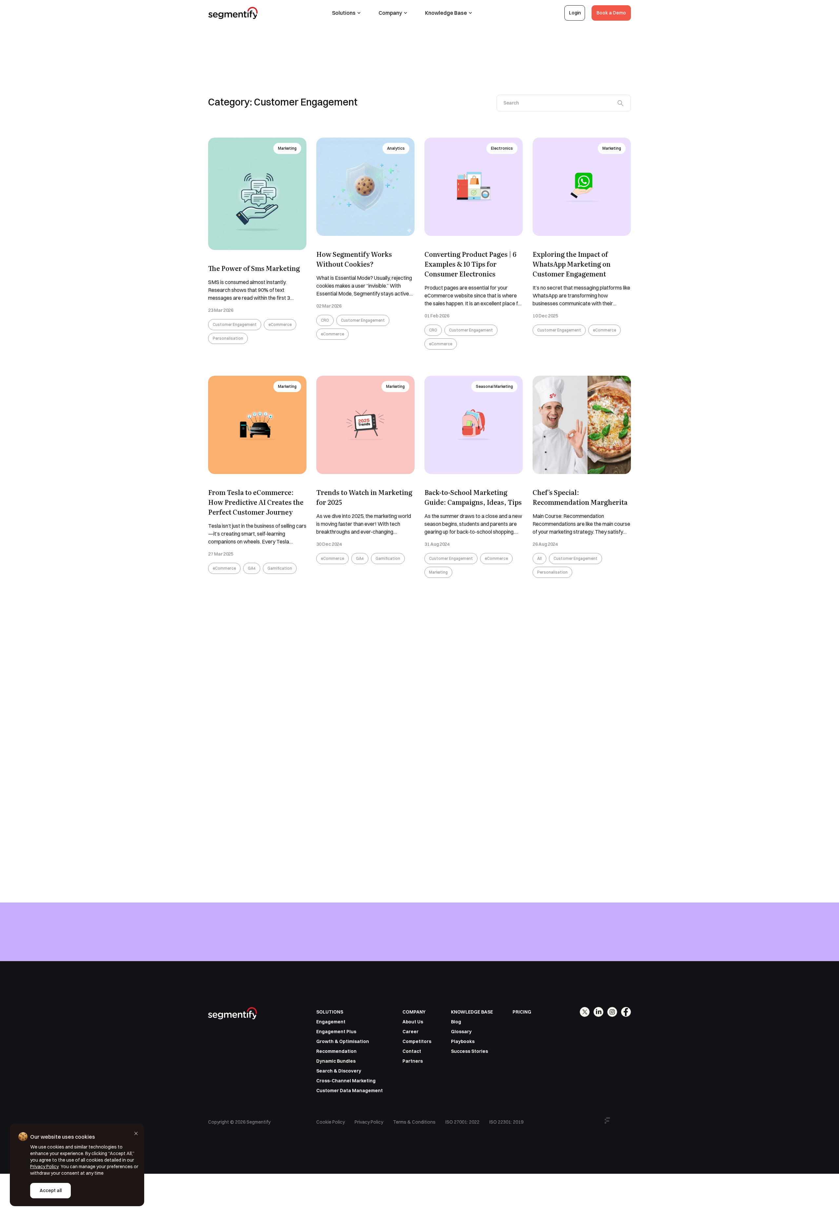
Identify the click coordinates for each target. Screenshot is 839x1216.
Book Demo (613, 949)
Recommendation (336, 1051)
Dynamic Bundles (336, 1061)
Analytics (396, 148)
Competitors (416, 1041)
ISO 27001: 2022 (462, 1122)
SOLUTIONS (329, 1012)
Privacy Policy (369, 1122)
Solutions (344, 13)
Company (390, 13)
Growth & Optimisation (342, 1041)
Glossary (461, 1032)
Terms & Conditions (414, 1122)
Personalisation (228, 338)
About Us (412, 1022)
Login (575, 13)
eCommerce (280, 324)
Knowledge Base (446, 13)
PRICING (522, 1012)
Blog (456, 1022)
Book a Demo (611, 13)
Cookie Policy (330, 1122)
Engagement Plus (336, 1032)
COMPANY (413, 1012)
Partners (412, 1061)
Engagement (330, 1022)
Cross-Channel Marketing (346, 1081)
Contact (411, 1051)
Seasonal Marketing (494, 386)
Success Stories (469, 1051)
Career (410, 1032)
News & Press (608, 631)
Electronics (502, 148)
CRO (325, 320)
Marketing (287, 148)
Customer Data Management (349, 1090)
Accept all (51, 1190)
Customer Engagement (235, 324)
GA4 (252, 568)
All (539, 558)
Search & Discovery (338, 1071)
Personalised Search (493, 631)
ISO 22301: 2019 (506, 1122)
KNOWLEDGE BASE (472, 1012)
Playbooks (463, 1041)
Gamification (279, 568)
